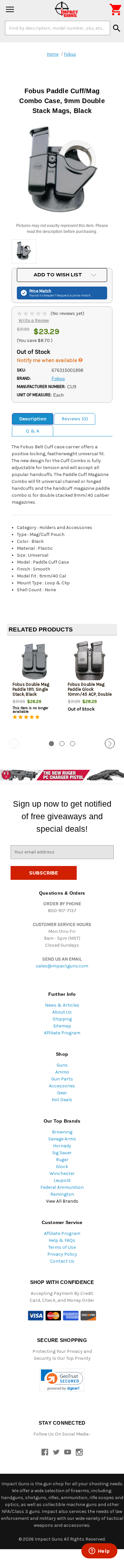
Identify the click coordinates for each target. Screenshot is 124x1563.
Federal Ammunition (62, 1187)
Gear (62, 1093)
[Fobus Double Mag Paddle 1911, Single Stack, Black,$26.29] (35, 662)
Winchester (62, 1173)
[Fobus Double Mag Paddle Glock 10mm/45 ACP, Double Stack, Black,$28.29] (90, 662)
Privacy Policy (62, 1254)
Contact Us (62, 1261)
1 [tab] (51, 743)
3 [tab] (72, 743)
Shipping (62, 1019)
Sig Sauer (62, 1153)
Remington (62, 1194)
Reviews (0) (75, 419)
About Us (62, 1012)
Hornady (62, 1146)
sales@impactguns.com (62, 966)
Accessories (62, 1086)
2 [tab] (62, 743)
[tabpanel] (34, 687)
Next (110, 743)
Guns (62, 1065)
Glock (62, 1166)
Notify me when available (47, 360)
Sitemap (62, 1026)
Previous (14, 743)
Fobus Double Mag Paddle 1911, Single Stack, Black (31, 689)
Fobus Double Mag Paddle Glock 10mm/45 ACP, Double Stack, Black (90, 692)
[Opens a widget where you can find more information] (99, 1551)
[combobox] (57, 28)
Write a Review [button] (34, 320)
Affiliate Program (62, 1033)
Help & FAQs (62, 1240)
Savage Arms (62, 1139)
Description (32, 419)
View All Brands (62, 1201)
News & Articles (62, 1005)
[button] (62, 1380)
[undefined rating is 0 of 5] (32, 313)
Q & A (32, 431)
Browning (62, 1132)
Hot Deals (62, 1099)
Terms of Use (62, 1247)
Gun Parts (62, 1079)
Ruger (62, 1159)
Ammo (62, 1072)
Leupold (62, 1180)
